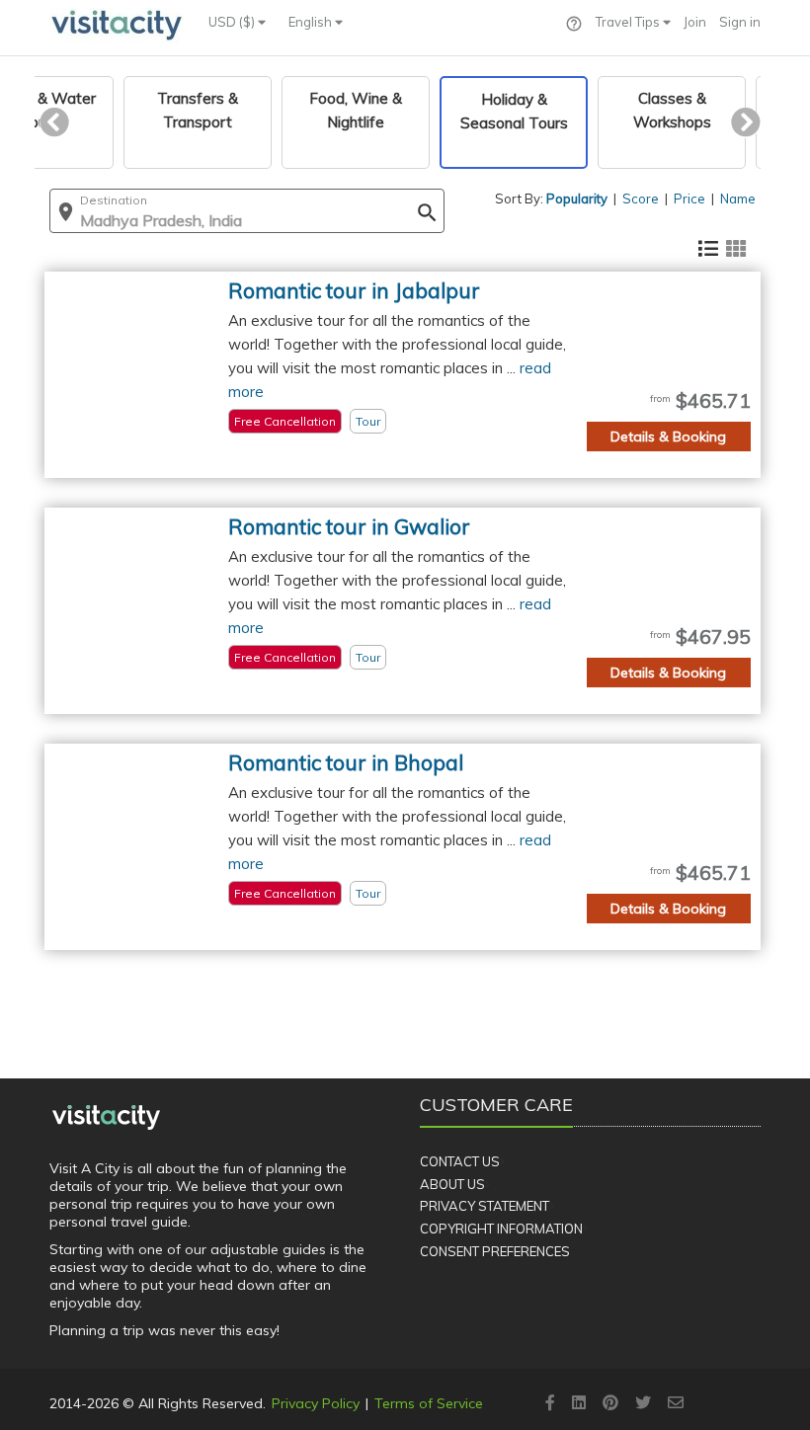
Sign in (740, 22)
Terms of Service (428, 1403)
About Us (452, 1184)
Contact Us (460, 1161)
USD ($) (233, 22)
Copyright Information (501, 1228)
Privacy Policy (316, 1403)
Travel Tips (629, 22)
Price (689, 198)
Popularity (577, 198)
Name (738, 198)
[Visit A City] (106, 1117)
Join (695, 22)
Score (640, 198)
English (311, 22)
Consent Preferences (495, 1251)
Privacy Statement (484, 1206)
